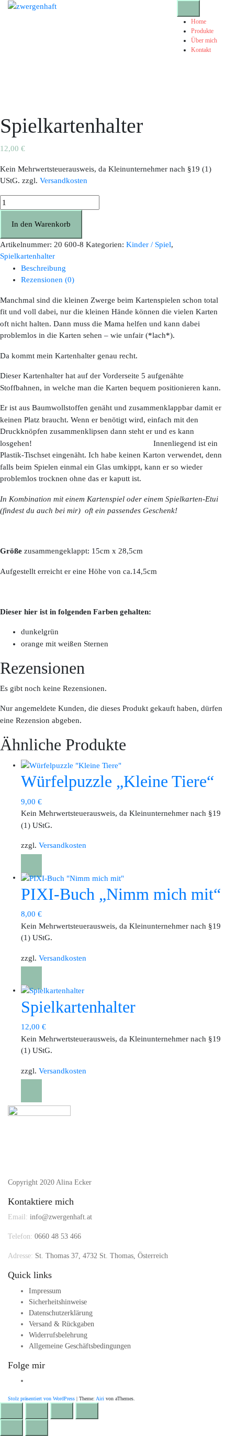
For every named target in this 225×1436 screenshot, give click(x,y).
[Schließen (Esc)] (86, 1410)
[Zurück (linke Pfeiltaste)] (11, 1427)
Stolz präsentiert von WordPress (41, 1398)
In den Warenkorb (41, 224)
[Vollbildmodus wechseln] (36, 1410)
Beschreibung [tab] (43, 268)
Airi (100, 1398)
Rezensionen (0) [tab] (47, 279)
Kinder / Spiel (148, 244)
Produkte (202, 31)
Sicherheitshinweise (58, 1302)
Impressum (45, 1291)
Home (198, 21)
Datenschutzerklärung (61, 1313)
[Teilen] (61, 1410)
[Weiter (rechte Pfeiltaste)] (36, 1427)
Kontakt (201, 50)
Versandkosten (63, 180)
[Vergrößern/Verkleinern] (11, 1410)
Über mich (204, 40)
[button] (31, 865)
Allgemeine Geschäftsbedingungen (80, 1346)
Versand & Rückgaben (61, 1324)
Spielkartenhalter (27, 256)
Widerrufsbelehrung (58, 1335)
